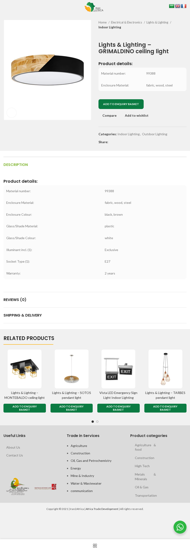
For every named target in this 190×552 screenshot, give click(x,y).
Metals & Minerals (145, 476)
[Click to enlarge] (11, 112)
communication (82, 491)
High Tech (142, 466)
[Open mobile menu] (4, 7)
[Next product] (184, 34)
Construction (80, 453)
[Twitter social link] (117, 142)
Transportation (146, 495)
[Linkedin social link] (128, 142)
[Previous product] (175, 34)
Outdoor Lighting (154, 134)
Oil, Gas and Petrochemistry (91, 461)
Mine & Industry (82, 476)
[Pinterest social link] (122, 142)
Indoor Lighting (109, 27)
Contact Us (14, 455)
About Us (13, 447)
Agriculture (79, 446)
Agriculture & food (145, 447)
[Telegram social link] (133, 142)
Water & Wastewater (86, 483)
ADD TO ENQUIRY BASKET (121, 104)
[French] (184, 6)
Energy (76, 468)
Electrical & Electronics (127, 22)
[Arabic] (171, 6)
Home (102, 22)
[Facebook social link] (112, 142)
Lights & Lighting (157, 22)
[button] (24, 408)
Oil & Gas (142, 487)
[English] (177, 6)
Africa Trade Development (102, 509)
